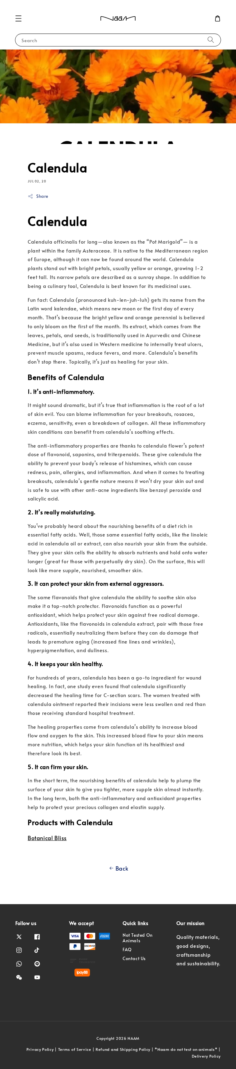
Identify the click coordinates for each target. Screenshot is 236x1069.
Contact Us (134, 958)
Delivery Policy (206, 1056)
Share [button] (42, 196)
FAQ (127, 949)
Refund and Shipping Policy (123, 1049)
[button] (18, 18)
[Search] (211, 40)
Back (122, 868)
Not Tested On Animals (138, 937)
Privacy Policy (40, 1049)
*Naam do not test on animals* (186, 1049)
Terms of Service (74, 1049)
